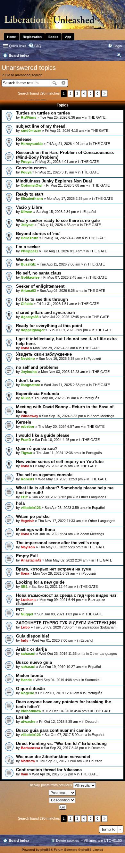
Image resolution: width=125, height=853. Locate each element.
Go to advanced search (23, 75)
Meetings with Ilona (35, 529)
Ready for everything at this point (49, 325)
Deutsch (91, 721)
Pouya (26, 162)
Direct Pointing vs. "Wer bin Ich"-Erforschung (61, 743)
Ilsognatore (30, 385)
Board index (19, 840)
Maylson (28, 547)
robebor (27, 426)
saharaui (28, 653)
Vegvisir (27, 521)
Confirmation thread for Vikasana (49, 769)
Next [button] (104, 93)
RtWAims (28, 117)
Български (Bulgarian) (99, 627)
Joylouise (29, 372)
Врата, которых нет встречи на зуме (53, 569)
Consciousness (31, 167)
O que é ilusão (30, 688)
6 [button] (97, 93)
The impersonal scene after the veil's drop (57, 542)
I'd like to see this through (42, 299)
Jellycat (27, 225)
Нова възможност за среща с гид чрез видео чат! (67, 595)
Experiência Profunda (37, 393)
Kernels (23, 422)
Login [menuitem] (117, 46)
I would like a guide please (42, 435)
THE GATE (96, 117)
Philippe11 (29, 251)
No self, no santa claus (38, 273)
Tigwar (26, 453)
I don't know (28, 380)
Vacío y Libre (29, 207)
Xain (24, 774)
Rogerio (27, 693)
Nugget (27, 614)
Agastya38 (29, 317)
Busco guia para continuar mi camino (53, 730)
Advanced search (63, 83)
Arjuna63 (28, 290)
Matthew (28, 761)
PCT (20, 609)
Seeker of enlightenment (40, 286)
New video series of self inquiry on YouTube (60, 461)
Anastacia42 (31, 560)
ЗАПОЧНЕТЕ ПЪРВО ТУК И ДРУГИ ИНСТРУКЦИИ (66, 623)
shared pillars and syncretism (45, 312)
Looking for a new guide (40, 582)
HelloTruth (29, 238)
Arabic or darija (31, 649)
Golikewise (30, 277)
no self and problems (37, 367)
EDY (24, 497)
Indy (24, 640)
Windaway (29, 416)
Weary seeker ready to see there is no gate (58, 220)
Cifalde (27, 304)
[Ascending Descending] (62, 800)
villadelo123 (31, 508)
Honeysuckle (32, 144)
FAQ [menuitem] (37, 46)
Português (91, 398)
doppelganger (33, 330)
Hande (26, 680)
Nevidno (28, 358)
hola (20, 503)
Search (54, 83)
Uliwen (26, 212)
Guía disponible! (32, 636)
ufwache (28, 721)
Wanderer (25, 260)
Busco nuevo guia (34, 662)
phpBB (45, 849)
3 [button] (77, 93)
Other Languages (92, 497)
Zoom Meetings (102, 416)
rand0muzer (31, 130)
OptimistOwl (31, 185)
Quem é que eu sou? (36, 448)
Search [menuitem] (119, 56)
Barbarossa (30, 748)
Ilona (25, 348)
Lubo (25, 627)
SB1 (24, 586)
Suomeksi (92, 680)
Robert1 (27, 479)
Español (89, 212)
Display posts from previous (51, 785)
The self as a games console (44, 474)
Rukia (25, 398)
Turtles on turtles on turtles (43, 113)
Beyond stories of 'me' (38, 233)
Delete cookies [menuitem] (67, 840)
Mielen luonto (29, 675)
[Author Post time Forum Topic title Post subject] (62, 793)
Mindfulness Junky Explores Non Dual (54, 181)
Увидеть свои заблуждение (44, 354)
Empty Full (27, 555)
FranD (26, 440)
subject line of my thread (40, 126)
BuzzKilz (28, 264)
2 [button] (70, 93)
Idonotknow (31, 711)
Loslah (22, 717)
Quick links (17, 46)
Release (23, 139)
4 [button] (84, 93)
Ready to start (29, 194)
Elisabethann (32, 198)
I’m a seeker (28, 246)
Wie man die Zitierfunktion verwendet (53, 756)
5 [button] (91, 93)
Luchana (28, 600)
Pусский (94, 358)
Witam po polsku (33, 516)
